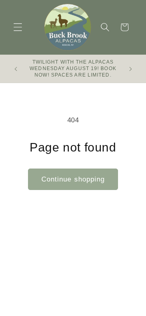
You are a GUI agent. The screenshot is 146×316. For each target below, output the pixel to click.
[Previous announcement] (16, 69)
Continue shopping (73, 179)
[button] (18, 27)
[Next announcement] (131, 69)
